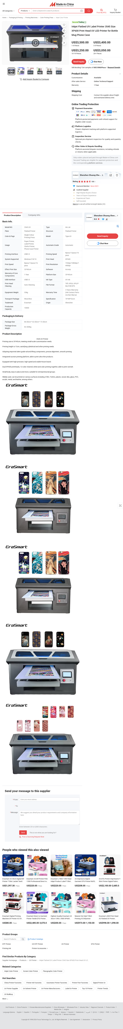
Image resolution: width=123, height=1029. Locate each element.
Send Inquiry (78, 62)
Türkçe (50, 1014)
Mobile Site (57, 1009)
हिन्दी (107, 1012)
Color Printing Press (46, 17)
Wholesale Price (72, 1007)
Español (26, 1012)
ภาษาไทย (114, 1012)
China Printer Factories (12, 983)
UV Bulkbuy (8, 994)
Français (44, 1012)
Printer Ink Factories (33, 983)
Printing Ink (6, 948)
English (19, 1012)
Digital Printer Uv (99, 983)
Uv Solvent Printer (29, 988)
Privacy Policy (97, 1019)
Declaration (86, 1019)
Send (23, 832)
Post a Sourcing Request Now (31, 837)
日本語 (101, 1012)
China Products (22, 1007)
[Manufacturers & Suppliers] (61, 4)
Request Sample (114, 67)
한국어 (95, 1012)
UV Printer (65, 944)
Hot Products (10, 1007)
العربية (88, 1012)
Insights (66, 1009)
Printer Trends (103, 988)
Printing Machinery (31, 17)
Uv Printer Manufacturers (50, 988)
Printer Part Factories (80, 983)
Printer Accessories (39, 948)
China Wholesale (59, 1007)
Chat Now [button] (97, 62)
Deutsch (71, 1012)
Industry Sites (84, 1007)
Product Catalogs (36, 939)
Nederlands (80, 1012)
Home (4, 17)
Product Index (110, 1007)
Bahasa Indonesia (69, 1014)
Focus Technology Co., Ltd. (46, 1019)
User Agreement (75, 1019)
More (4, 999)
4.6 (95, 219)
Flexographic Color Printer (52, 971)
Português (35, 1012)
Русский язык (53, 1012)
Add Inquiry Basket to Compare (36, 79)
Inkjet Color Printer (62, 17)
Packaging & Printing (16, 17)
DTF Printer (6, 944)
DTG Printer (95, 944)
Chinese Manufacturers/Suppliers (40, 1007)
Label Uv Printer (71, 988)
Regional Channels (97, 1007)
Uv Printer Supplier (11, 988)
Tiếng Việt (57, 1014)
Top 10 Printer (87, 988)
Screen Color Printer (30, 971)
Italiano (63, 1012)
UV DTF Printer (37, 944)
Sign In (75, 204)
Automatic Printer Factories (56, 983)
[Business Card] (118, 226)
